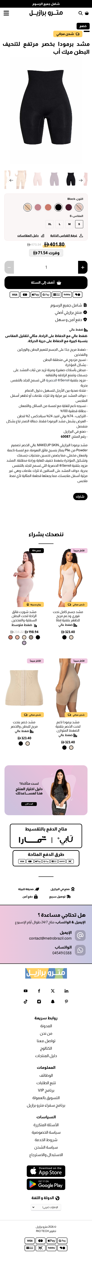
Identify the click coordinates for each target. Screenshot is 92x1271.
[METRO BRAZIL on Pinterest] (66, 1002)
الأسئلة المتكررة (46, 1125)
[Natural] (71, 637)
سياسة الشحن (46, 1147)
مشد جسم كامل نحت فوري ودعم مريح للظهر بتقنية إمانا (68, 616)
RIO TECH (42, 1231)
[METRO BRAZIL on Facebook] (39, 992)
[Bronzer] (48, 207)
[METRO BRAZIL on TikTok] (26, 1002)
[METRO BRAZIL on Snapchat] (53, 1002)
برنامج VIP (46, 1090)
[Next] (80, 180)
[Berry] (68, 207)
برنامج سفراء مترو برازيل (46, 1105)
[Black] (58, 207)
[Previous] (11, 180)
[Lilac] (24, 643)
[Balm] (79, 207)
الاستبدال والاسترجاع (46, 1155)
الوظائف (46, 1075)
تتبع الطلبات (46, 1083)
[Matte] (27, 207)
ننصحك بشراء (46, 534)
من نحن (46, 1033)
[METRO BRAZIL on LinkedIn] (66, 992)
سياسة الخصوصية (46, 1132)
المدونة (46, 1026)
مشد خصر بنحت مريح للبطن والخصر (24, 724)
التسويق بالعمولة (46, 1098)
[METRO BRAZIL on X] (53, 992)
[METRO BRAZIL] (46, 13)
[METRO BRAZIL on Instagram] (39, 1002)
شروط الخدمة (46, 1140)
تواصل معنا (46, 1041)
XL (49, 224)
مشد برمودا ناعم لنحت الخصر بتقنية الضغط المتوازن (67, 726)
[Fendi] (31, 637)
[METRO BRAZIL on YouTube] (26, 992)
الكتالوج (46, 1048)
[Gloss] (38, 207)
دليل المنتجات (46, 1056)
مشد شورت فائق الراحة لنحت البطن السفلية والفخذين (24, 616)
